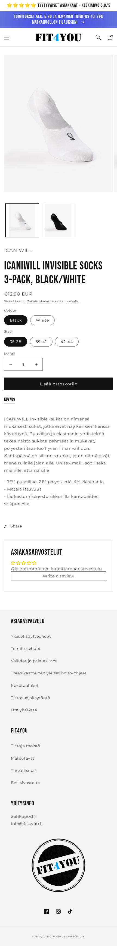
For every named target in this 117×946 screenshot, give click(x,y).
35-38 (15, 341)
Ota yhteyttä (24, 710)
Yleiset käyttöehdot (31, 636)
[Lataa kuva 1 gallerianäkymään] (22, 220)
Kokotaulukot (25, 685)
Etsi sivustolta (25, 782)
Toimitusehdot (26, 648)
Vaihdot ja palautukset (34, 660)
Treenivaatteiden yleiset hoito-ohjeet (49, 673)
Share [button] (16, 526)
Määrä (10, 353)
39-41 (41, 341)
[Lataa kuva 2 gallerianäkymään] (58, 220)
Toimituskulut (38, 301)
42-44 (67, 341)
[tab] (9, 400)
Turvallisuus (23, 770)
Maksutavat (23, 758)
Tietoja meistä (25, 745)
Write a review (58, 576)
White (42, 320)
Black (16, 320)
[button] (7, 37)
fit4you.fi (49, 936)
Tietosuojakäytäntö (30, 697)
